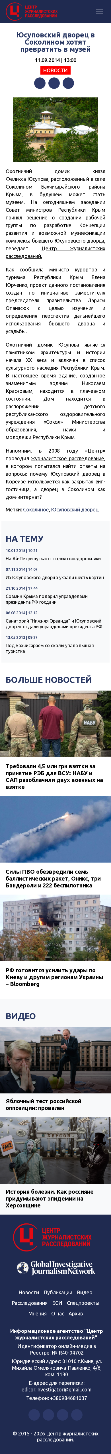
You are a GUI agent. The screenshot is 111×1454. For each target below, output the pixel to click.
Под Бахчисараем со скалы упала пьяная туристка (50, 648)
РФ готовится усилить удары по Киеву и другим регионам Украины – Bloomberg (54, 977)
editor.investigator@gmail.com (57, 1389)
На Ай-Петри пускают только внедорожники (53, 558)
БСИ (57, 1303)
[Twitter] (54, 83)
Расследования (30, 1303)
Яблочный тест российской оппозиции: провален (43, 1104)
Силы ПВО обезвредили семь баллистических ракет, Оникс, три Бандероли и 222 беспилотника (53, 878)
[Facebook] (40, 83)
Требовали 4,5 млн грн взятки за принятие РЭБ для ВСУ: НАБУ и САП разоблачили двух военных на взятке (54, 776)
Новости (55, 70)
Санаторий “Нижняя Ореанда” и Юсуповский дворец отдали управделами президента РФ (54, 623)
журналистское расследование (67, 458)
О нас (57, 1313)
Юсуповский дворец (74, 509)
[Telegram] (68, 83)
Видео (21, 1016)
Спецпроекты (83, 1303)
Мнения (37, 1313)
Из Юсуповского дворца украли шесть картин (55, 577)
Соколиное (36, 509)
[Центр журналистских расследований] (33, 11)
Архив (76, 1313)
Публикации (58, 1292)
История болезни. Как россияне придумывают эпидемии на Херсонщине (50, 1198)
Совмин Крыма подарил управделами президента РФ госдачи (47, 599)
